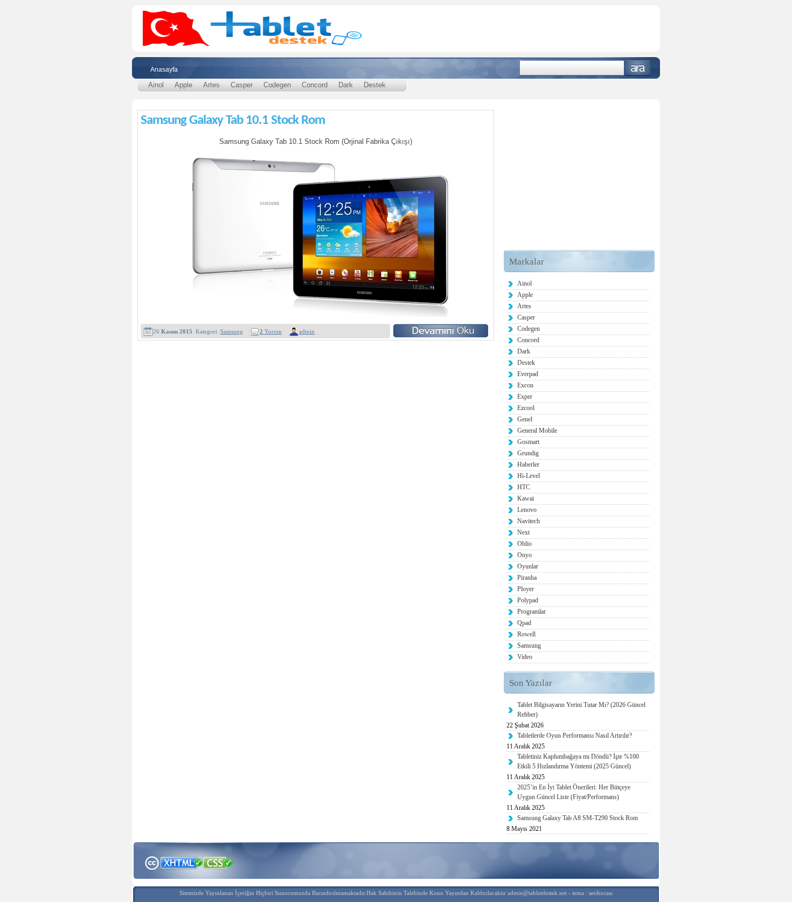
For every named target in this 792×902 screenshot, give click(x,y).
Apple (183, 85)
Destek (375, 85)
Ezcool (525, 408)
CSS (218, 862)
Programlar (531, 611)
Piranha (527, 577)
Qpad (524, 623)
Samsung (231, 331)
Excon (525, 385)
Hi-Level (528, 476)
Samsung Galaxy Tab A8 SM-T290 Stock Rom (577, 818)
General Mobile (537, 430)
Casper (242, 85)
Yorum (271, 331)
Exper (524, 396)
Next (523, 532)
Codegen (277, 85)
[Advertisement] (579, 182)
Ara (637, 68)
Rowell (526, 634)
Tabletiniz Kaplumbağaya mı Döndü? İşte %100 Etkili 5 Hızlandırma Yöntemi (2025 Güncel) (578, 761)
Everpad (527, 374)
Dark (345, 85)
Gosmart (528, 442)
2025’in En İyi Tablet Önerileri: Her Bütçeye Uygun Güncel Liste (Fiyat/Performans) (573, 792)
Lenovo (527, 510)
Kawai (525, 498)
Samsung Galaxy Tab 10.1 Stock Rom (233, 120)
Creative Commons (151, 862)
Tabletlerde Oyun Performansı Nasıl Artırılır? (574, 735)
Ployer (525, 589)
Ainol (156, 85)
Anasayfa (164, 69)
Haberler (528, 464)
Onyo (524, 555)
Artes (211, 85)
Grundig (528, 453)
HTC (523, 487)
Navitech (528, 521)
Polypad (527, 600)
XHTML (181, 861)
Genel (524, 419)
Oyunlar (527, 566)
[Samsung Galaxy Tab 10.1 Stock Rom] (440, 330)
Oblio (524, 543)
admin (307, 331)
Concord (315, 85)
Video (524, 657)
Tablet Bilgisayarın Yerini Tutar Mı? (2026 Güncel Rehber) (581, 709)
